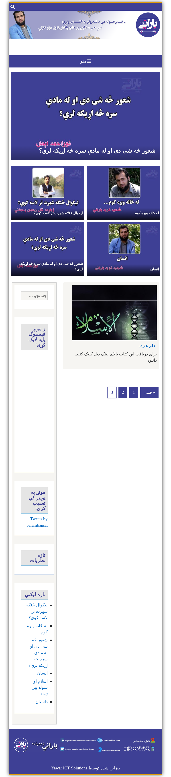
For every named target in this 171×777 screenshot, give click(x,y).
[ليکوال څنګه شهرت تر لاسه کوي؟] (47, 192)
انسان (154, 269)
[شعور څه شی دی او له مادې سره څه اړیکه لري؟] (85, 115)
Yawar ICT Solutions (69, 768)
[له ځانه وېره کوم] (123, 192)
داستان (41, 701)
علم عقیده (147, 346)
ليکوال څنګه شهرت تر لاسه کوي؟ (58, 213)
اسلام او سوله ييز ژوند (40, 687)
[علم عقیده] (114, 312)
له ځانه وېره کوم (147, 213)
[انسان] (123, 248)
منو (83, 61)
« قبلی (149, 392)
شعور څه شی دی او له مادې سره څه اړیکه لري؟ (97, 150)
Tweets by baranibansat (36, 522)
